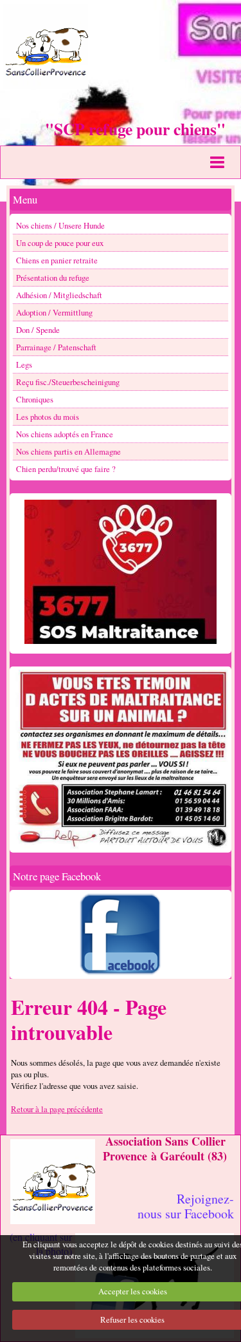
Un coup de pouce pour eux (59, 243)
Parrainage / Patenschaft (56, 347)
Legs (24, 364)
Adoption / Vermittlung (54, 312)
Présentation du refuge (52, 277)
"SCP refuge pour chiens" (135, 129)
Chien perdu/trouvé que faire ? (66, 469)
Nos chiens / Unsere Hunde (60, 225)
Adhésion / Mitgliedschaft (59, 295)
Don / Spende (38, 330)
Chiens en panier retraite (57, 260)
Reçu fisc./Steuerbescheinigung (68, 382)
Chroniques (34, 399)
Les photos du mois (47, 416)
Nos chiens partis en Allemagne (68, 451)
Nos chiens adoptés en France (64, 434)
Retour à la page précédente (57, 1109)
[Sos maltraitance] (120, 572)
